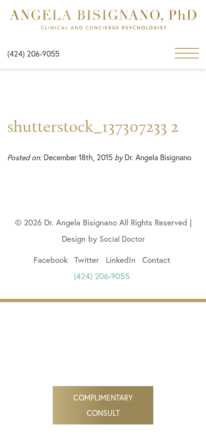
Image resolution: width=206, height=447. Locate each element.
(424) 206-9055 (33, 53)
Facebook (51, 259)
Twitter (86, 259)
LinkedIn (121, 259)
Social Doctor (122, 239)
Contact (156, 259)
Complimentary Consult (103, 405)
